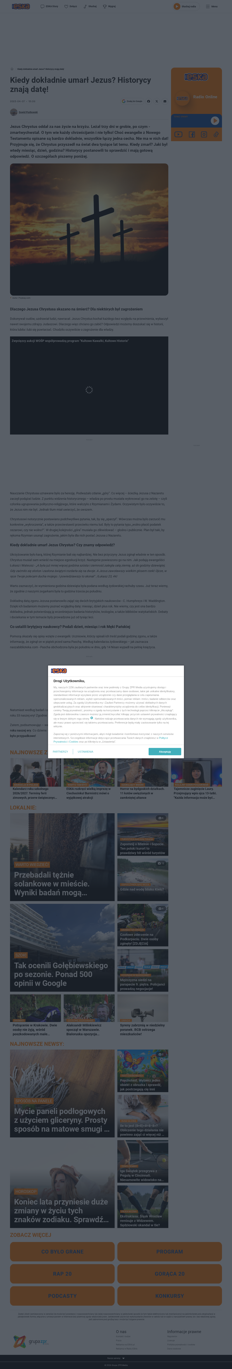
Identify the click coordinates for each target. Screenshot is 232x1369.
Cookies (73, 741)
